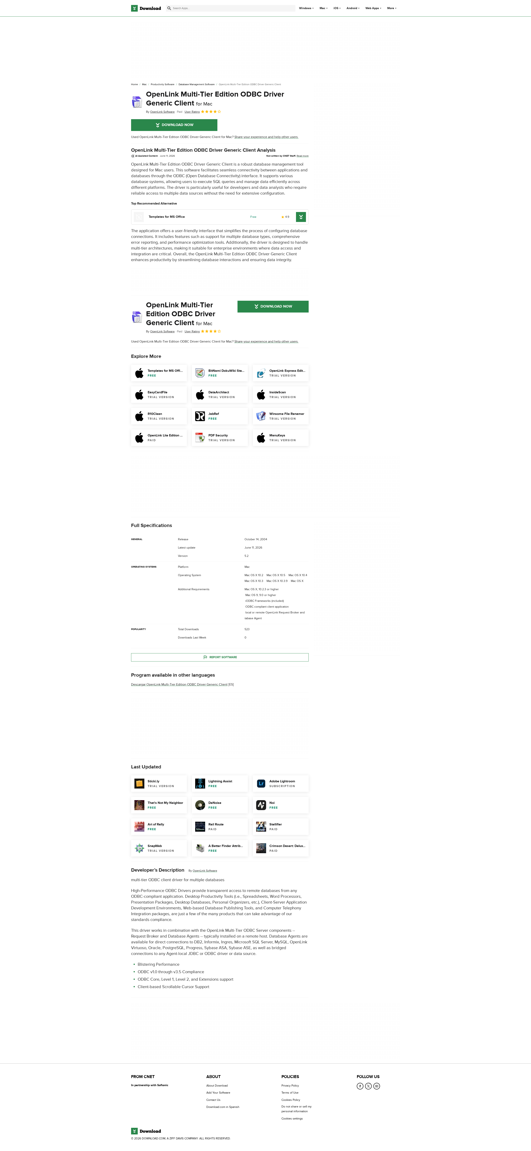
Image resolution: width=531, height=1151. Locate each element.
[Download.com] (146, 8)
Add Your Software (218, 1092)
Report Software (223, 657)
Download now (178, 125)
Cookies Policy (290, 1100)
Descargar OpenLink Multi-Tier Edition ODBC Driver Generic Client (179, 684)
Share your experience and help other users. (266, 137)
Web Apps (372, 8)
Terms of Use (289, 1092)
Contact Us (213, 1100)
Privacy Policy (290, 1085)
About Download (217, 1085)
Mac (322, 8)
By (160, 112)
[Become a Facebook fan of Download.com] (360, 1086)
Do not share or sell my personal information (296, 1109)
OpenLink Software (205, 870)
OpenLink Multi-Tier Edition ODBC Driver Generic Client (215, 99)
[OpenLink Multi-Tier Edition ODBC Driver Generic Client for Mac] (137, 102)
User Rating (192, 112)
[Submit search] (169, 8)
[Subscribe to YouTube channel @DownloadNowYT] (376, 1086)
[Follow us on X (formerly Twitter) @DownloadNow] (368, 1086)
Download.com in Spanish (222, 1107)
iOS (336, 8)
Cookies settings (292, 1118)
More (390, 8)
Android (352, 8)
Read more (303, 155)
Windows (305, 8)
